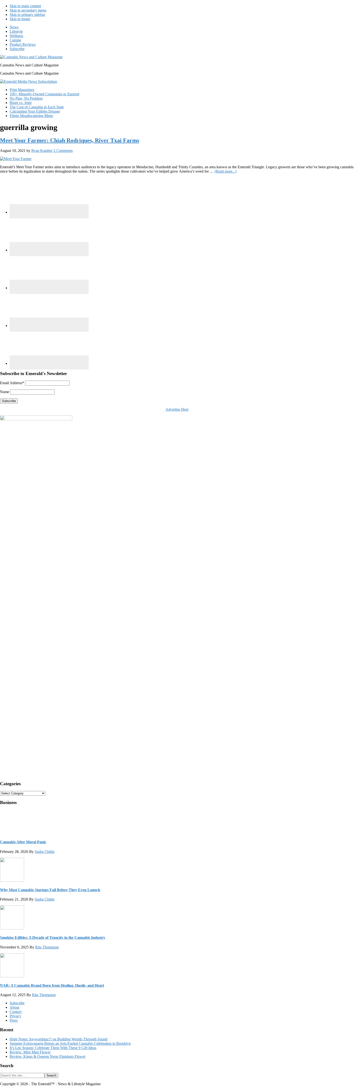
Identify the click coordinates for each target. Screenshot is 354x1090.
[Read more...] (225, 171)
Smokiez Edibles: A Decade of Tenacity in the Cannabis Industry (52, 937)
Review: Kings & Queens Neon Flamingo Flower (47, 1056)
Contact (15, 1012)
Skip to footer (20, 19)
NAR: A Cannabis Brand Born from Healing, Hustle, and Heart (52, 985)
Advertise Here (177, 409)
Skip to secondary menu (28, 10)
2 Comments (63, 151)
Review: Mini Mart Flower (30, 1052)
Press (14, 1020)
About (14, 1007)
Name (4, 392)
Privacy (15, 1016)
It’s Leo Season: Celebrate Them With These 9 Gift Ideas (53, 1048)
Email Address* (12, 383)
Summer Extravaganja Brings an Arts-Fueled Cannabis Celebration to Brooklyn (70, 1043)
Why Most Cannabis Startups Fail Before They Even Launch (50, 890)
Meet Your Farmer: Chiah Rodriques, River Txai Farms (69, 140)
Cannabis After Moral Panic (23, 842)
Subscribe (17, 1003)
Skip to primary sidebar (27, 15)
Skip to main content (25, 6)
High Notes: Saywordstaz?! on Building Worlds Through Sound (58, 1039)
